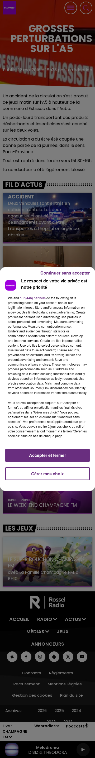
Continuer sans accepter (65, 273)
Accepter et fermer (47, 455)
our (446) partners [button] (33, 298)
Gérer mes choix (47, 474)
